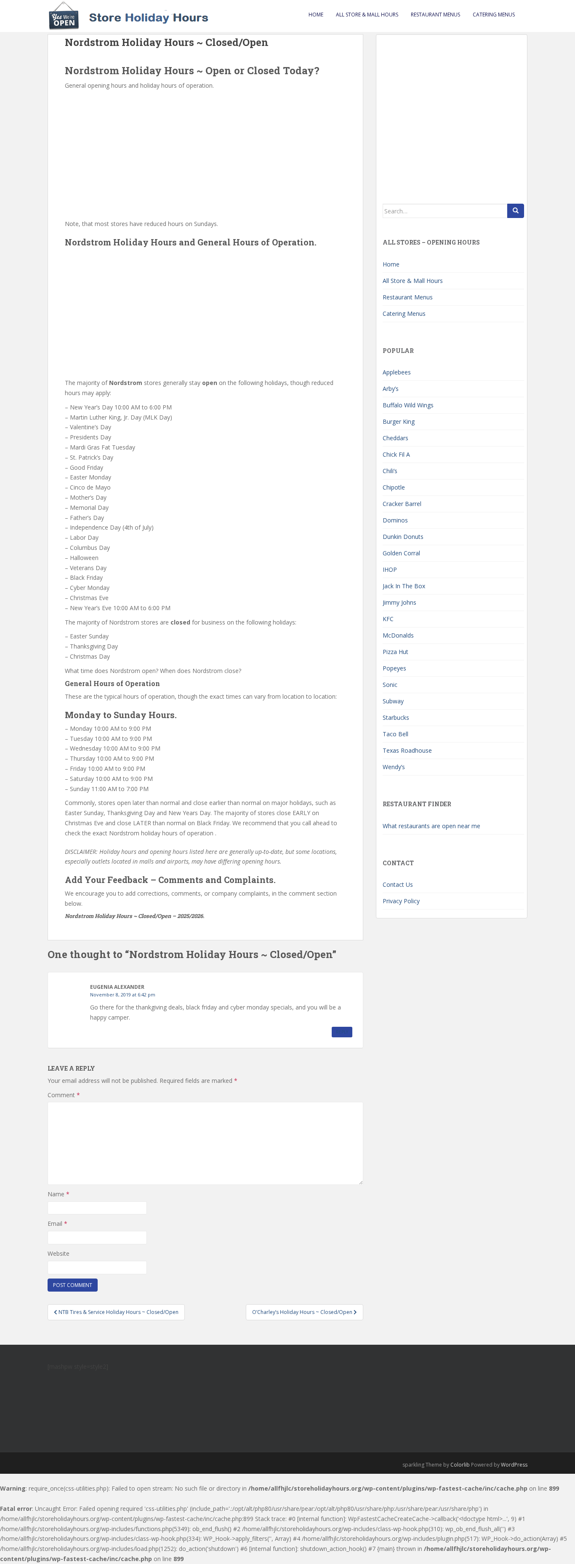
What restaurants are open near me (431, 826)
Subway (393, 701)
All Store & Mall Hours (367, 14)
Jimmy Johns (399, 602)
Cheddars (395, 438)
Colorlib (460, 1464)
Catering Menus (494, 14)
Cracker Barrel (402, 504)
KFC (388, 619)
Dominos (395, 520)
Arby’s (391, 389)
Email (57, 1223)
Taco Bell (395, 734)
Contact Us (398, 884)
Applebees (397, 372)
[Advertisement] (205, 154)
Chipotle (394, 487)
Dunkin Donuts (403, 537)
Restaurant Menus (435, 14)
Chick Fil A (396, 454)
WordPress (514, 1464)
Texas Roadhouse (407, 750)
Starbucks (396, 717)
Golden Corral (401, 553)
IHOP (390, 569)
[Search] (515, 211)
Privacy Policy (401, 901)
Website (58, 1253)
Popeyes (394, 668)
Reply (342, 1032)
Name (58, 1194)
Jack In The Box (404, 586)
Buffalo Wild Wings (408, 405)
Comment (64, 1095)
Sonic (390, 685)
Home (316, 14)
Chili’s (390, 471)
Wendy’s (394, 767)
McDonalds (398, 635)
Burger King (399, 421)
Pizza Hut (395, 652)
